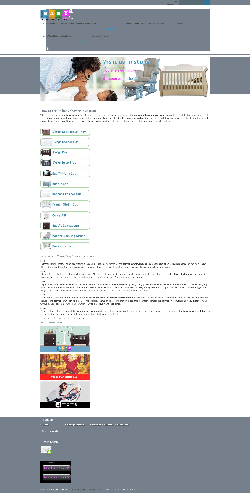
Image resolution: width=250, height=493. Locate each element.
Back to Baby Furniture (51, 322)
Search (207, 2)
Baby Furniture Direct (62, 318)
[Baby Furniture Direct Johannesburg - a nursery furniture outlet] (54, 20)
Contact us (45, 318)
